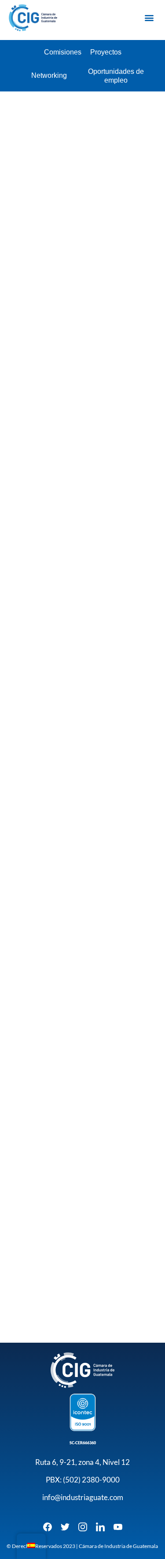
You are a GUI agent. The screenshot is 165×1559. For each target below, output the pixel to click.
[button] (149, 18)
